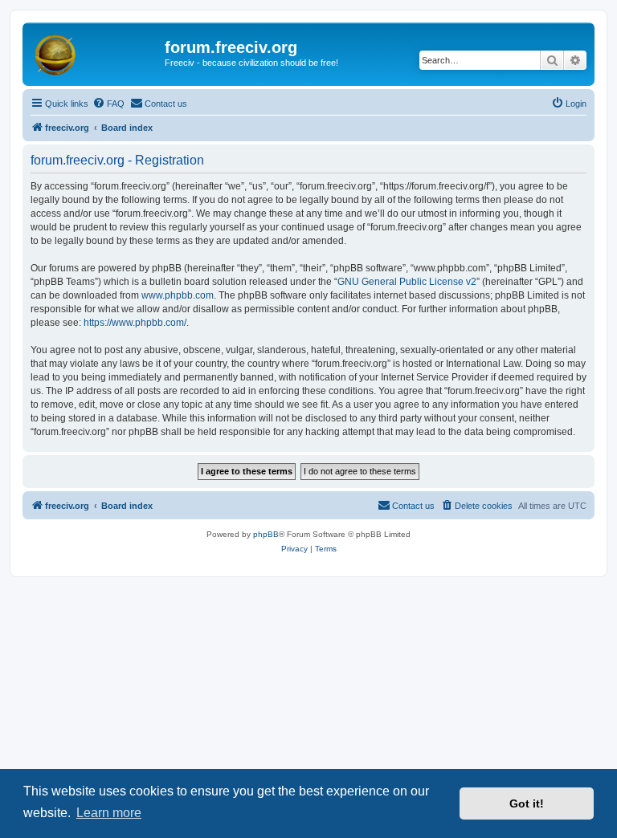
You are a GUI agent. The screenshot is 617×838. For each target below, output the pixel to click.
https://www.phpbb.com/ (135, 322)
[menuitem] (108, 103)
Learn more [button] (108, 813)
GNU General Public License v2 (406, 281)
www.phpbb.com (177, 295)
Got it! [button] (526, 803)
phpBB (266, 534)
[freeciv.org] (96, 52)
